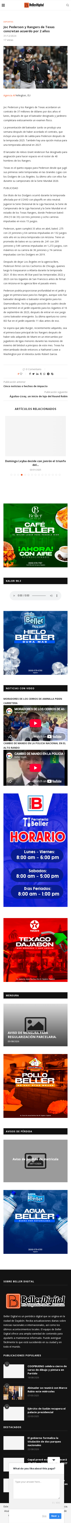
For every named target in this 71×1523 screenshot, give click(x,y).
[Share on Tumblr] (41, 373)
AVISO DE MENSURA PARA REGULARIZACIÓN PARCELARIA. (32, 1035)
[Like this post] (23, 373)
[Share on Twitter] (33, 373)
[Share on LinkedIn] (37, 373)
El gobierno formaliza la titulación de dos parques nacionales (44, 1441)
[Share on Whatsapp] (44, 373)
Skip (44, 1516)
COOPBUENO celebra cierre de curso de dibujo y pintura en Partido (47, 1369)
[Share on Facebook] (30, 373)
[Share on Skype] (52, 373)
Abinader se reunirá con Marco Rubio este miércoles (47, 1389)
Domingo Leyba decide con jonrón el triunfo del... (35, 463)
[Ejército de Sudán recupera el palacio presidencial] (13, 1414)
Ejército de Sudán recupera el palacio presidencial (46, 1410)
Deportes (8, 22)
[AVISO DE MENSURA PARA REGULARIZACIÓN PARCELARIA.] (35, 1025)
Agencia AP (9, 95)
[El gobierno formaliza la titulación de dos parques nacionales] (13, 1443)
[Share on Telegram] (48, 373)
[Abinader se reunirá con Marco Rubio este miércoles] (13, 1393)
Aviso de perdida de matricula (35, 1159)
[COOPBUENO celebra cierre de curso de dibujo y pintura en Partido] (13, 1371)
